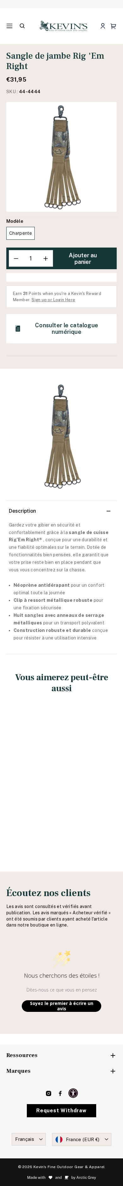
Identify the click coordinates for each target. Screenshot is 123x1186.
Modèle (14, 221)
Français (24, 1139)
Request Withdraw (61, 1111)
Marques (18, 1071)
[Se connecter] (103, 26)
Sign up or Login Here (53, 299)
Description (22, 511)
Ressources (22, 1055)
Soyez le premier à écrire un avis (61, 1006)
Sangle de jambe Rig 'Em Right (32, 775)
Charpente (20, 233)
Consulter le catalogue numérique (66, 328)
